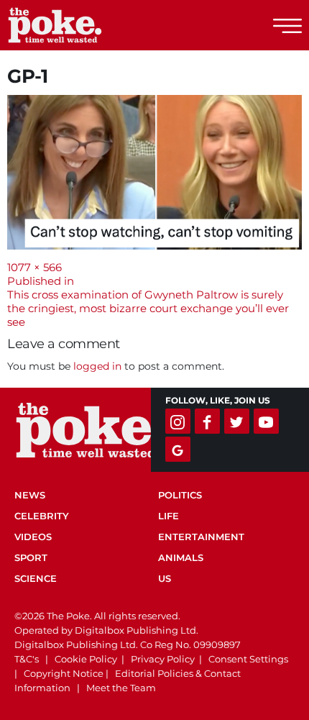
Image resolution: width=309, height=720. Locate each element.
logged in (97, 366)
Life (168, 515)
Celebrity (41, 515)
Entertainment (201, 536)
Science (35, 578)
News (29, 495)
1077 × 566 (34, 267)
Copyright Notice (63, 673)
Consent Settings (248, 659)
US (164, 578)
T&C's (26, 659)
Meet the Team (121, 687)
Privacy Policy (163, 659)
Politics (180, 495)
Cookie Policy (86, 659)
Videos (33, 536)
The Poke (90, 25)
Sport (30, 557)
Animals (180, 557)
